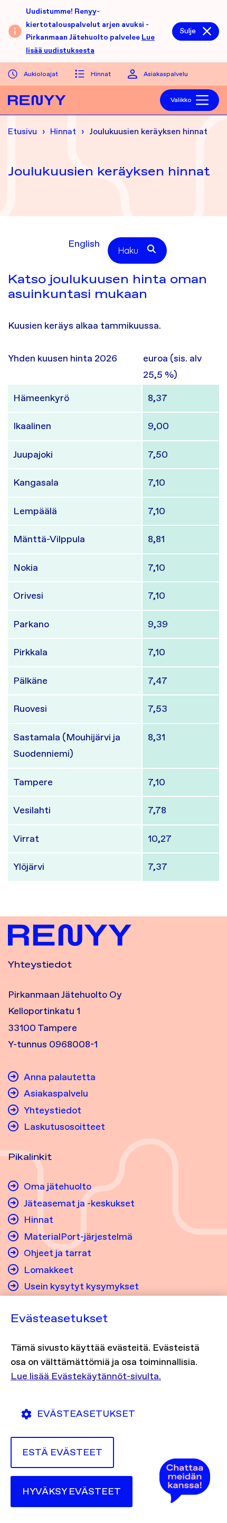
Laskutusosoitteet (64, 1126)
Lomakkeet (48, 1270)
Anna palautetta (60, 1077)
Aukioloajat (41, 74)
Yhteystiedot (52, 1110)
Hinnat (101, 74)
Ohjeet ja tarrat (57, 1253)
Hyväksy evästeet (71, 1491)
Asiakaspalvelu (166, 74)
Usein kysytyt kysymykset (81, 1286)
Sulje (187, 30)
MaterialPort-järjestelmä (78, 1236)
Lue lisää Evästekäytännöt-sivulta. (86, 1376)
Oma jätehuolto (57, 1186)
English (84, 243)
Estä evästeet (62, 1452)
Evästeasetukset (86, 1413)
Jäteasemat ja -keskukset (79, 1203)
